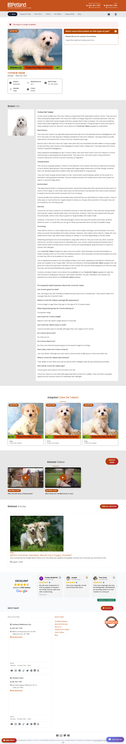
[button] (116, 586)
